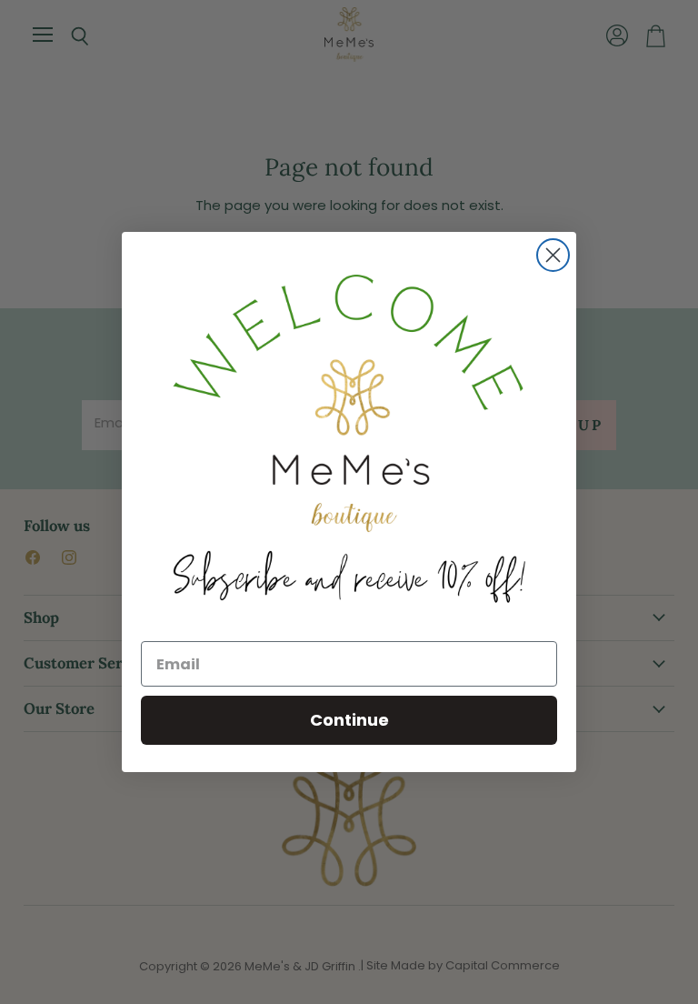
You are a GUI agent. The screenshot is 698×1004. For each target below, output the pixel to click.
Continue (349, 719)
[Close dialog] (553, 255)
